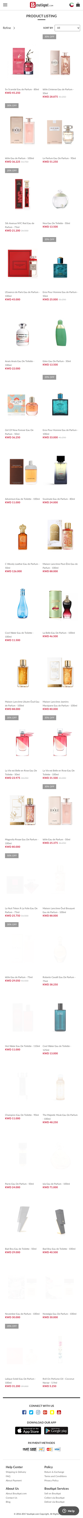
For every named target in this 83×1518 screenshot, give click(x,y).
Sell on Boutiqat (52, 1493)
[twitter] (31, 1412)
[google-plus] (45, 1412)
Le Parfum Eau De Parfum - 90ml (59, 158)
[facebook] (24, 1412)
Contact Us (11, 1498)
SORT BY (48, 28)
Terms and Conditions (55, 1476)
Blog (8, 1502)
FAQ (8, 1476)
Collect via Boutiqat (54, 1498)
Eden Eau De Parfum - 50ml (57, 361)
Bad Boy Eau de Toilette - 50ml (20, 1249)
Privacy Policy (51, 1480)
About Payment (14, 1480)
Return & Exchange (54, 1472)
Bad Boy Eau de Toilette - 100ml (59, 1249)
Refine (7, 28)
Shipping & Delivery (16, 1472)
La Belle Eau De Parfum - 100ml (59, 633)
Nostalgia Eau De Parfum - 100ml (59, 1314)
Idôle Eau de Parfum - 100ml (19, 158)
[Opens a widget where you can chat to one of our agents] (68, 1511)
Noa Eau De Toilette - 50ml (56, 223)
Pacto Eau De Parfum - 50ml (19, 1184)
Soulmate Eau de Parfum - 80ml (59, 499)
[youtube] (59, 1412)
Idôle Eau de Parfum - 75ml (19, 977)
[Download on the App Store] (28, 1430)
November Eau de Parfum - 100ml (22, 1314)
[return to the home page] (41, 5)
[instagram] (38, 1412)
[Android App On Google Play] (56, 1430)
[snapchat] (52, 1412)
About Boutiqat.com (16, 1493)
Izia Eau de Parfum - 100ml (56, 1184)
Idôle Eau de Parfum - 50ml (56, 839)
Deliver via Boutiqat (54, 1502)
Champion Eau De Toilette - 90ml (22, 1115)
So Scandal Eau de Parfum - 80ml (22, 89)
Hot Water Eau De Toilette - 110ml (22, 1046)
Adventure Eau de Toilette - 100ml (22, 499)
